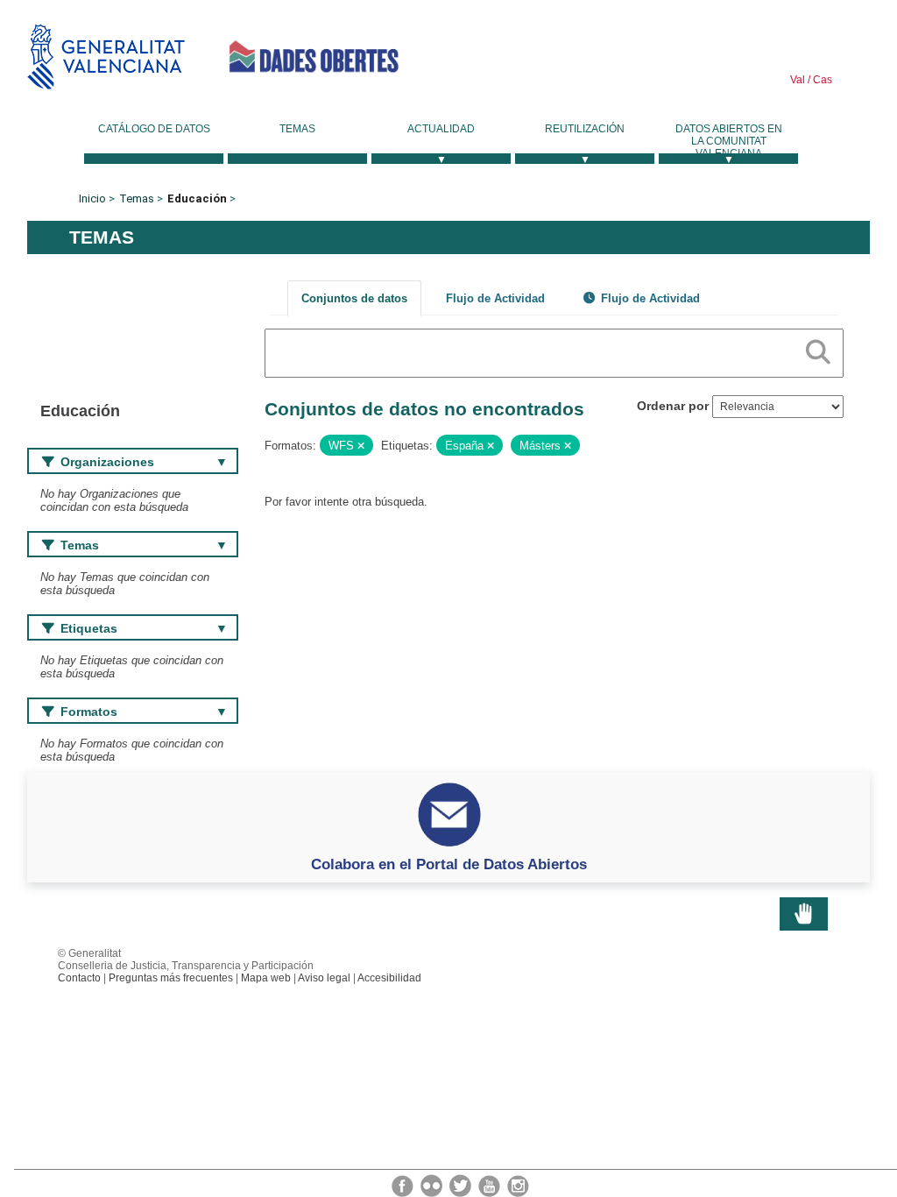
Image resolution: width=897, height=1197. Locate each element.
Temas (297, 129)
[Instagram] (518, 1185)
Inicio (92, 198)
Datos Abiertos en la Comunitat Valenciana (728, 141)
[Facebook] (404, 1185)
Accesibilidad (389, 978)
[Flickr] (432, 1185)
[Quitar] (360, 446)
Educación (197, 198)
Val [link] (797, 79)
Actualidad (441, 129)
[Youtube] (490, 1185)
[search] (818, 349)
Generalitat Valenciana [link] (106, 56)
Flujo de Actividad (495, 298)
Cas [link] (821, 79)
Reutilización (585, 129)
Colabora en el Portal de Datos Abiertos (449, 864)
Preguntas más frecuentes (171, 978)
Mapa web (266, 978)
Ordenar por (673, 406)
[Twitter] (461, 1185)
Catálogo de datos (154, 129)
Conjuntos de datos (354, 298)
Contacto (79, 978)
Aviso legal (324, 978)
